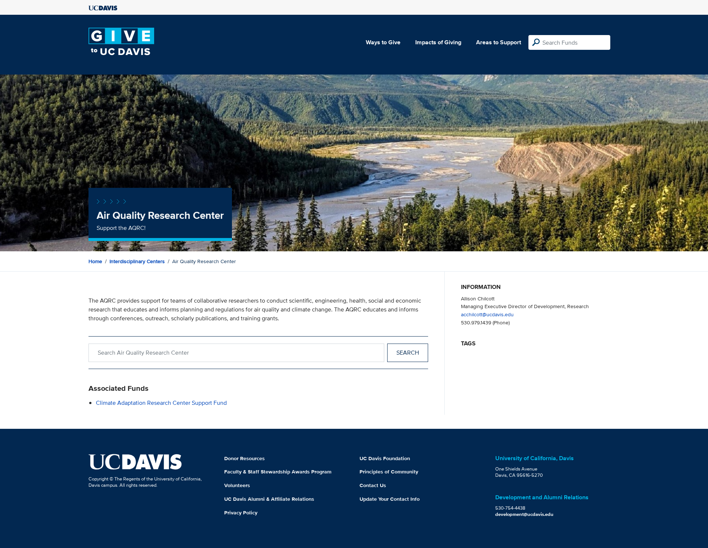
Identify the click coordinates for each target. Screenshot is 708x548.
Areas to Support (498, 42)
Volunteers (237, 485)
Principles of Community (389, 471)
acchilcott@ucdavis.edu (487, 314)
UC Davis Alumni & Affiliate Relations (269, 499)
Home (95, 261)
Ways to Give (383, 42)
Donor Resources (244, 458)
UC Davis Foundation (385, 458)
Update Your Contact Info (390, 499)
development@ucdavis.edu (524, 514)
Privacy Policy (240, 512)
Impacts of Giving (438, 42)
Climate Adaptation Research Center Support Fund (161, 403)
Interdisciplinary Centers (137, 261)
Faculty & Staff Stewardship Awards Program (278, 471)
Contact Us (373, 485)
